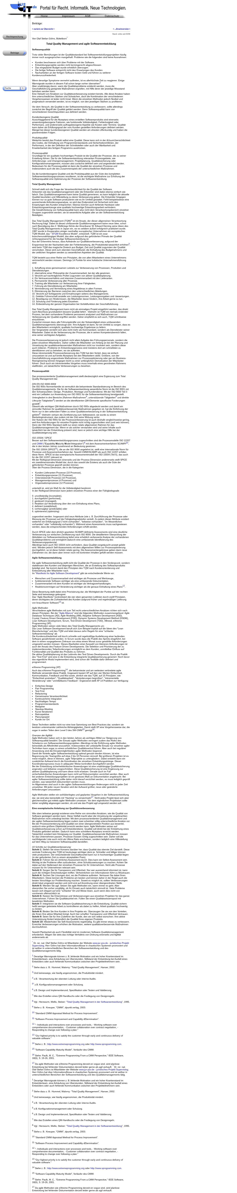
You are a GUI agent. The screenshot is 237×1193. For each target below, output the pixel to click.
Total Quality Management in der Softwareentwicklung (94, 1002)
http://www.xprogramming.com (105, 1044)
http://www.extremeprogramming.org (65, 1044)
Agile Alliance (66, 613)
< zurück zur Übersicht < (43, 29)
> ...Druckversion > (121, 29)
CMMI (40, 443)
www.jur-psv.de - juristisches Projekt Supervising (103, 1069)
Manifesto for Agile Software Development (57, 573)
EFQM (55, 233)
